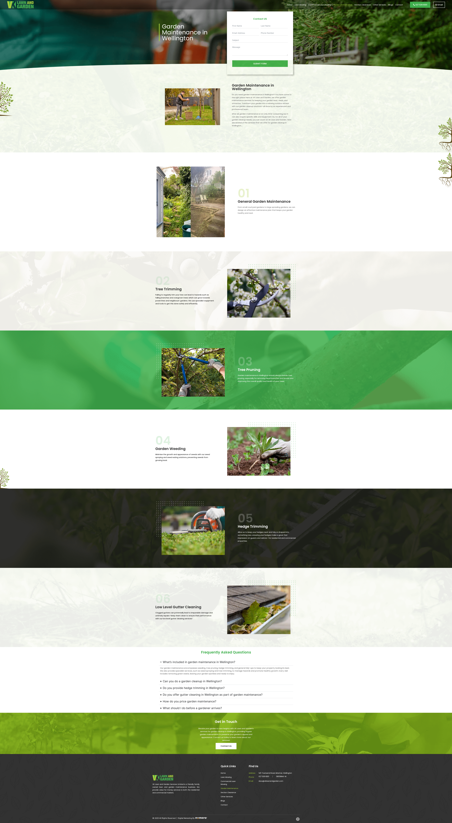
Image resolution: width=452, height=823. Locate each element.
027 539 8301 (264, 776)
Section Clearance (362, 5)
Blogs (390, 5)
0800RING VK (281, 776)
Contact (399, 5)
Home (289, 5)
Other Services (379, 5)
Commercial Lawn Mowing (319, 5)
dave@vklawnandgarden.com (271, 781)
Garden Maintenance (342, 5)
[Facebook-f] (298, 819)
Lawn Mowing (300, 5)
